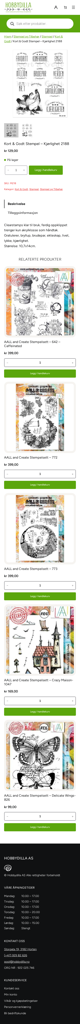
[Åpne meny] (73, 7)
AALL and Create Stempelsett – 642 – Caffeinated (32, 344)
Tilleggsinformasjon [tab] (23, 213)
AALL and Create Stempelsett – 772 (30, 457)
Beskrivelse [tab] (16, 204)
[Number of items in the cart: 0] (65, 7)
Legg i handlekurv (46, 170)
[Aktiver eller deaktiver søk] (40, 23)
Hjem (7, 36)
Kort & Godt (21, 189)
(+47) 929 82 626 (15, 955)
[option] (27, 130)
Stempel (47, 36)
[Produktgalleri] (40, 83)
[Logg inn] (56, 7)
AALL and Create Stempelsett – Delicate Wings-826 (40, 798)
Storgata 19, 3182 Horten (20, 949)
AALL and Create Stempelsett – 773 (30, 569)
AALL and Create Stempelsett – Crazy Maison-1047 (38, 682)
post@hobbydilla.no (17, 961)
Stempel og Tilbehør (26, 36)
